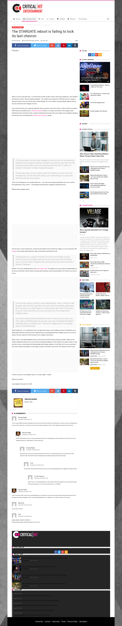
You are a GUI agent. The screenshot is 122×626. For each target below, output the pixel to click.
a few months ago (41, 268)
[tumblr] (75, 45)
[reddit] (58, 45)
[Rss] (100, 54)
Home (13, 25)
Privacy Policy (73, 621)
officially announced (37, 110)
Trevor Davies (16, 40)
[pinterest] (64, 45)
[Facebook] (89, 54)
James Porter (84, 346)
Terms (63, 621)
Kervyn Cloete (26, 432)
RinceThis (21, 503)
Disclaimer (83, 621)
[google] (52, 45)
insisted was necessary (40, 115)
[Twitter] (93, 54)
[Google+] (96, 54)
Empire (14, 251)
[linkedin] (69, 45)
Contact (48, 621)
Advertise (56, 621)
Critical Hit (39, 621)
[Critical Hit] (27, 3)
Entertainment (20, 25)
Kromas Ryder (22, 417)
